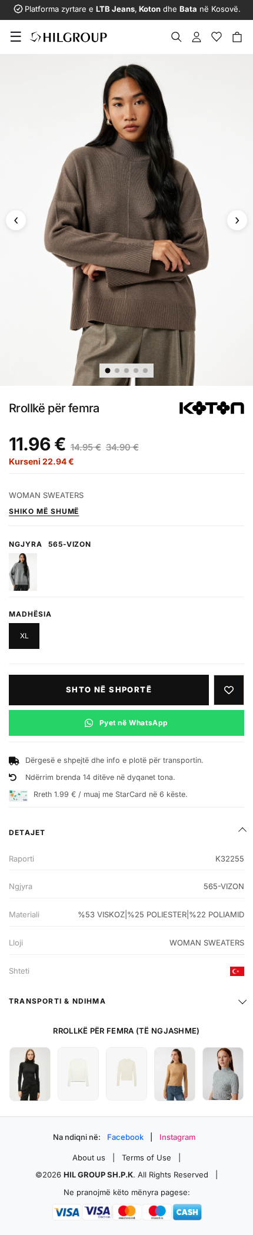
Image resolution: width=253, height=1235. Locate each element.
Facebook (125, 1137)
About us (88, 1157)
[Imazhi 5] (145, 370)
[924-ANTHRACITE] (23, 572)
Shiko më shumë (44, 511)
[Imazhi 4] (136, 370)
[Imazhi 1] (108, 370)
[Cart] (237, 37)
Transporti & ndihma (57, 1001)
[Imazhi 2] (117, 370)
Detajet (27, 832)
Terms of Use (146, 1157)
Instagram (177, 1137)
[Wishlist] (216, 37)
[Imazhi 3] (126, 370)
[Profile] (196, 37)
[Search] (176, 37)
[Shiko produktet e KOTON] (211, 408)
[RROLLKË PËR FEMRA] (30, 1074)
